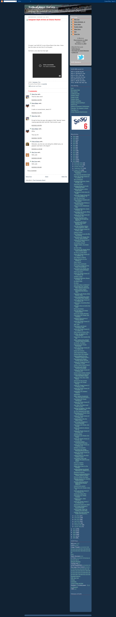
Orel (75, 31)
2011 (74, 529)
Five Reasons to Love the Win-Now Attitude (82, 234)
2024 (74, 140)
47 (78, 574)
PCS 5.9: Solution (78, 462)
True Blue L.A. (75, 110)
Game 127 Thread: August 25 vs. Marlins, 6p (81, 274)
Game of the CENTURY (80, 264)
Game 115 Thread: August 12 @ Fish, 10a (81, 439)
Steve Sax (34, 94)
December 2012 (78, 163)
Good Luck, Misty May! (80, 493)
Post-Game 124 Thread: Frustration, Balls (80, 326)
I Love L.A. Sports (79, 464)
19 (86, 549)
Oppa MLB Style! (78, 184)
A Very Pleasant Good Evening (79, 112)
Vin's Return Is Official (80, 257)
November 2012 (78, 165)
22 (71, 550)
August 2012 (77, 170)
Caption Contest (78, 232)
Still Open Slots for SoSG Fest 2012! (82, 306)
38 (83, 572)
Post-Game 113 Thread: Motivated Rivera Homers (81, 450)
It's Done (76, 283)
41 (88, 572)
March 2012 (77, 523)
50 (83, 574)
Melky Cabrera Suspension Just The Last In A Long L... (82, 396)
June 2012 (77, 517)
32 (88, 550)
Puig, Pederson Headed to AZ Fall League (82, 200)
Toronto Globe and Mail (77, 583)
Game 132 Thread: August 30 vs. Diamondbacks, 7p (81, 195)
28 (81, 550)
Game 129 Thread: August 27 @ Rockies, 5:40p (81, 240)
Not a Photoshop (78, 179)
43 (71, 574)
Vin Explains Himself (79, 243)
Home (46, 176)
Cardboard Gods (75, 93)
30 (84, 550)
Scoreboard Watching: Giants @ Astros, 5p (81, 209)
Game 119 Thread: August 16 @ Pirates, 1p (81, 389)
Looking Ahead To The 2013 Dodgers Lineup (81, 456)
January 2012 (78, 526)
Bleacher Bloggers (76, 561)
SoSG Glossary (76, 49)
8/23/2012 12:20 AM (37, 149)
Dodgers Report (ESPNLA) (78, 102)
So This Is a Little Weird (80, 252)
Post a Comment (32, 170)
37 (81, 572)
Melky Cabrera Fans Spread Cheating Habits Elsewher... (82, 340)
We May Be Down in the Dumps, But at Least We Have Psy (81, 219)
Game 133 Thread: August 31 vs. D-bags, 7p (81, 177)
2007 (74, 536)
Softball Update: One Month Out (81, 245)
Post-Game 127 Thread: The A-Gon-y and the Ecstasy (81, 269)
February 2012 (78, 524)
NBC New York (75, 578)
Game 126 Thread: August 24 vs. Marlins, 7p (81, 300)
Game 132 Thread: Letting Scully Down (81, 189)
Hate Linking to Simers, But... (82, 332)
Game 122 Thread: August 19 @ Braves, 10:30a (81, 362)
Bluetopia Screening (79, 472)
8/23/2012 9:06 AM (37, 167)
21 (89, 549)
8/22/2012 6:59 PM (37, 125)
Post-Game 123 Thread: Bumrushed (80, 345)
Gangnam (35, 82)
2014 (74, 158)
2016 (74, 154)
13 (76, 549)
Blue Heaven (74, 92)
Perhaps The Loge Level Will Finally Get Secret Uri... (81, 513)
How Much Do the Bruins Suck (82, 174)
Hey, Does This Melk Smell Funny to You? (81, 405)
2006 (74, 538)
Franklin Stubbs (78, 27)
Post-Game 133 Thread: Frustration (80, 172)
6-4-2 (72, 88)
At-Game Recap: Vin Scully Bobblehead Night (81, 186)
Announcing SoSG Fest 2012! (82, 504)
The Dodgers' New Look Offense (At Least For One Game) (81, 460)
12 (74, 549)
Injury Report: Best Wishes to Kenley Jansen (81, 203)
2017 (74, 152)
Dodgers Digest (75, 95)
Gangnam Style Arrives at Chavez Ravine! (44, 20)
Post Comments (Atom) (39, 180)
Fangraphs (73, 581)
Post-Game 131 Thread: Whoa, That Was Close (82, 212)
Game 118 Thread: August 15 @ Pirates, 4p (81, 402)
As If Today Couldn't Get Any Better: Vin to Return (81, 266)
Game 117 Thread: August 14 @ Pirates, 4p (81, 416)
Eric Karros (78, 43)
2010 (74, 530)
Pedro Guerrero (78, 40)
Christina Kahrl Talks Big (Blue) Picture (80, 419)
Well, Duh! (76, 324)
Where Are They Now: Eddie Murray (81, 378)
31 (86, 550)
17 (83, 549)
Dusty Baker (35, 103)
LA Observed (74, 587)
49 (81, 574)
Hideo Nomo (77, 29)
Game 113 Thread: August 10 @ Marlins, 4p (81, 453)
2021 (74, 145)
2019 (74, 149)
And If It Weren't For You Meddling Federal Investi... (81, 356)
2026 (74, 136)
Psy (39, 82)
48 (79, 574)
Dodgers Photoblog (76, 101)
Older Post (64, 176)
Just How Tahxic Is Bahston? (81, 285)
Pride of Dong (35, 141)
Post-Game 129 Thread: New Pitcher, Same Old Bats (81, 237)
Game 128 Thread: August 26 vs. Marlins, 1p (81, 255)
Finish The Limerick (79, 350)
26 (78, 550)
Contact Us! (75, 52)
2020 (74, 147)
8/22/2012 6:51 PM (37, 112)
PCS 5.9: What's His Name (81, 477)
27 (79, 550)
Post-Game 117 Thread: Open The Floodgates (82, 413)
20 (87, 549)
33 (89, 550)
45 (74, 574)
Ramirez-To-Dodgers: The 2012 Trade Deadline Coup (82, 408)
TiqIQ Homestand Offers (80, 352)
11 (73, 549)
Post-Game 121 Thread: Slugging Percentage (80, 367)
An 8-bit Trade (77, 247)
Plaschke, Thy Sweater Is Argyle (79, 108)
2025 (74, 138)
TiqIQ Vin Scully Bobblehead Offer (81, 206)
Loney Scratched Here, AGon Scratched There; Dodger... (81, 297)
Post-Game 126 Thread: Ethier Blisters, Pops (82, 294)
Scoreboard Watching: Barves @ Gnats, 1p (82, 279)
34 (71, 552)
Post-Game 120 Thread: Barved (80, 383)
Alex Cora (34, 152)
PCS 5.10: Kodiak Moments (81, 313)
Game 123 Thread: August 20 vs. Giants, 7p (81, 348)
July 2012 (77, 516)
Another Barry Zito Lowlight (81, 354)
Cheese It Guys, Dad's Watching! (80, 499)
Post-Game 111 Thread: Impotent (80, 496)
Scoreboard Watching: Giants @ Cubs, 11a (81, 182)
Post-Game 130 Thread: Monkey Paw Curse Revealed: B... (80, 223)
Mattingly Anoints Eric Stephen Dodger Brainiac (82, 479)
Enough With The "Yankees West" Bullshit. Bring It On (81, 287)
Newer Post (29, 176)
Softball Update (78, 434)
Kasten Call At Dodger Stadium (82, 372)
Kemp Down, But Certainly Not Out (82, 337)
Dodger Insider (75, 97)
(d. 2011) (84, 43)
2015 (74, 156)
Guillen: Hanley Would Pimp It (82, 365)
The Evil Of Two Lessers (80, 380)
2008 (74, 534)
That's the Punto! (78, 271)
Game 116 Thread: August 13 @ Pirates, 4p (81, 431)
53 (88, 574)
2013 (74, 159)
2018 (74, 150)
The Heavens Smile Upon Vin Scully (81, 192)
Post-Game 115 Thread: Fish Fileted (81, 436)
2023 (74, 142)
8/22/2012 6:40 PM (37, 100)
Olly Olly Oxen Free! (79, 198)
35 (78, 572)
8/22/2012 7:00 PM (37, 138)
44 (73, 574)
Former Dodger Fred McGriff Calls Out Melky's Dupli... (81, 375)
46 (76, 574)
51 (84, 574)
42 (89, 572)
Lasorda (78, 42)
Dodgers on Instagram (80, 447)
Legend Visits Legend (79, 486)
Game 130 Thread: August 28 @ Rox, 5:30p (81, 230)
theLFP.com (74, 104)
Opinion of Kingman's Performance (80, 106)
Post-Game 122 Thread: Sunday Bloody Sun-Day (81, 359)
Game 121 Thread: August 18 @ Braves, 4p (81, 370)
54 (89, 574)
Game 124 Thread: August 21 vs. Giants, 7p (81, 329)
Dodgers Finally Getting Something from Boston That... (81, 291)
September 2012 (78, 168)
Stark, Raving (77, 262)
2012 (74, 161)
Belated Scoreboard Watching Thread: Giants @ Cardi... (82, 474)
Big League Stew (75, 90)
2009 (74, 532)
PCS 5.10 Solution (79, 308)
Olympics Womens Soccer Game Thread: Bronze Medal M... (81, 483)
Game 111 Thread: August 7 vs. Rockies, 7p (81, 502)
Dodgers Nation (75, 99)
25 (76, 550)
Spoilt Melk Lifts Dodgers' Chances (80, 392)
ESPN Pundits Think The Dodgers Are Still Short (80, 510)
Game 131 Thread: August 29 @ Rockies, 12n (81, 215)
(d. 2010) (85, 40)
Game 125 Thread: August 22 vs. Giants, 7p (81, 322)
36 (79, 572)
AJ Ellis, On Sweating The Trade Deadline (81, 334)
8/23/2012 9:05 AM (37, 158)
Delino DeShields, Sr (79, 22)
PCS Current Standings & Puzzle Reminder (80, 422)
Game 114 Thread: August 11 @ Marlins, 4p (81, 445)
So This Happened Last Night (81, 411)
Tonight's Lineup (78, 276)
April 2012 (77, 521)
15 (79, 549)
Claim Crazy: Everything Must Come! (82, 303)
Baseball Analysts (75, 576)
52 (86, 574)
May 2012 (77, 519)
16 (81, 549)
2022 (74, 143)
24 (74, 550)
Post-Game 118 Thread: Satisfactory (80, 399)
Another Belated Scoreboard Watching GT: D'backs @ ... (82, 470)
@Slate (73, 580)
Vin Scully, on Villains (79, 343)
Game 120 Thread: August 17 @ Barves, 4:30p (81, 386)
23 (73, 550)
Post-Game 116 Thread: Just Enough (81, 425)
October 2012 (78, 166)
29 (83, 550)
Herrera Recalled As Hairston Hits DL (81, 428)
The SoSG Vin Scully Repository (80, 50)
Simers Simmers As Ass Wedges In (80, 259)
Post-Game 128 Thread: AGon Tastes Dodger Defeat (82, 250)
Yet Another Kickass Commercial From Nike (80, 442)
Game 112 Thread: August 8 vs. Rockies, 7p (81, 491)
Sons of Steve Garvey (42, 7)
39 (84, 572)
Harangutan (77, 394)
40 (86, 572)
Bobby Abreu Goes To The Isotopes (81, 467)
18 (84, 549)
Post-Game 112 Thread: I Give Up (82, 488)
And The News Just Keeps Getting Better (81, 311)
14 (78, 549)
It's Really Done (78, 281)
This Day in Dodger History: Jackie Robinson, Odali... (81, 226)
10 (71, 549)
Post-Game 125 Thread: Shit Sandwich (81, 316)
